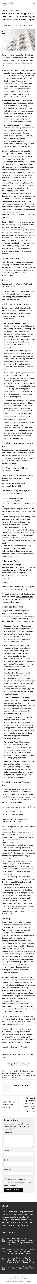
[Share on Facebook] (13, 1064)
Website (7, 1170)
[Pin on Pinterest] (24, 1064)
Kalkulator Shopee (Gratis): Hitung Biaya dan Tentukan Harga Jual (21, 1268)
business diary (13, 11)
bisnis (12, 1073)
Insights (15, 1276)
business (29, 1073)
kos (9, 1077)
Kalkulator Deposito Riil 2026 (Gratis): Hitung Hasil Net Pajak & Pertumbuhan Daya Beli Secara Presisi (20, 1242)
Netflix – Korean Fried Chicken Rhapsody (8, 1104)
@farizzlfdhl (25, 1040)
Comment (8, 1132)
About (7, 1276)
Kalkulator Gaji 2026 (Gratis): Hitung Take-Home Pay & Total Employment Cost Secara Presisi (20, 1260)
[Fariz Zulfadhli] (16, 3)
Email (6, 1160)
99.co (29, 122)
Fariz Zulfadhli (27, 25)
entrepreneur (27, 1075)
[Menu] (34, 3)
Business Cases (25, 1276)
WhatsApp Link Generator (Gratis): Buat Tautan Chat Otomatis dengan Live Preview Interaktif (21, 1251)
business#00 (17, 1075)
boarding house (19, 1073)
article (4, 11)
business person (7, 1075)
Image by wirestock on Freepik (14, 1047)
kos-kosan (14, 1077)
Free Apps (24, 1278)
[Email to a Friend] (20, 1064)
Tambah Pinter (19, 97)
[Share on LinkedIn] (27, 1064)
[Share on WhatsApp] (9, 1064)
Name (7, 1150)
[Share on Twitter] (16, 1064)
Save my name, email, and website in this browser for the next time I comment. (18, 1182)
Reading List (14, 1278)
